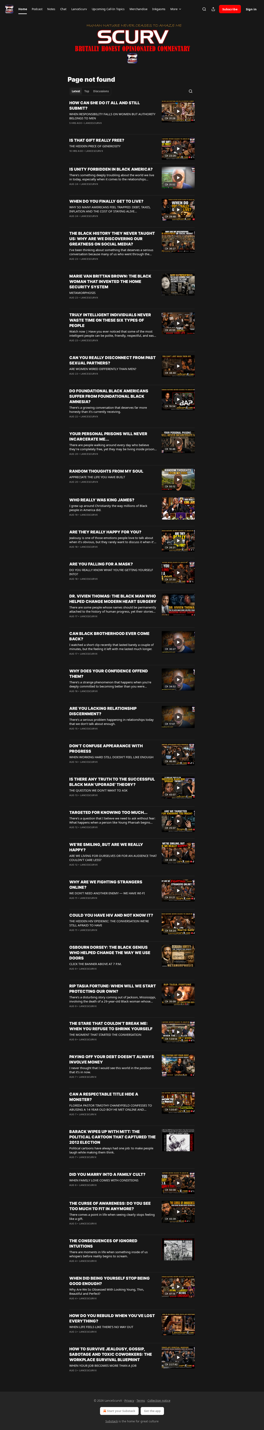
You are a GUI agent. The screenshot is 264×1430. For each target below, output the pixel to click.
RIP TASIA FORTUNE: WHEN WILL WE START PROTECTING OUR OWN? (112, 989)
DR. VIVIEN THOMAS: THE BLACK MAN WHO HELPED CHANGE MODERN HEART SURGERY (113, 599)
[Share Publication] (213, 9)
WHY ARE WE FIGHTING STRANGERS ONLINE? (105, 885)
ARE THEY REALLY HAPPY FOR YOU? (105, 532)
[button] (22, 9)
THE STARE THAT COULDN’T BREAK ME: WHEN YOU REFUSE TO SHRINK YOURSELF (110, 1026)
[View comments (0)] (101, 156)
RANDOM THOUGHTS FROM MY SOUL (106, 471)
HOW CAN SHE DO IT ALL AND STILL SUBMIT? (104, 106)
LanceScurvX (93, 123)
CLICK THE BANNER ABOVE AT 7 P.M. (95, 964)
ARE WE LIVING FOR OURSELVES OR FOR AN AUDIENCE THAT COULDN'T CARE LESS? (113, 858)
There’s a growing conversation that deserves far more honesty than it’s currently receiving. (108, 409)
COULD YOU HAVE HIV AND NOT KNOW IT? (111, 915)
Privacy (129, 1400)
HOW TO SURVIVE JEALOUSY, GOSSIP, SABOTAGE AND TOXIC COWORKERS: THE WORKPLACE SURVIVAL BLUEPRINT (110, 1354)
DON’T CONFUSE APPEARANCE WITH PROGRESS (106, 749)
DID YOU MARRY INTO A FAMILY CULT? (107, 1174)
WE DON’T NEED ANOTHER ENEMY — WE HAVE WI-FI (107, 893)
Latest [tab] (76, 91)
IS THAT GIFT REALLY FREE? (96, 140)
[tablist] (90, 91)
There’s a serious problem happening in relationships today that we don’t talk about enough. (111, 721)
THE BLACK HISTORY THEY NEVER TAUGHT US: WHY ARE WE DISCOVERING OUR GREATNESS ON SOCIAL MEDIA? (112, 239)
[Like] (72, 221)
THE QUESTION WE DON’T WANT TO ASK (98, 790)
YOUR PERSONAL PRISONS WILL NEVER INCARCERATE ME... (108, 436)
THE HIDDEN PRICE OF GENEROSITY (94, 146)
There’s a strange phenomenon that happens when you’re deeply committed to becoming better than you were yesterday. (110, 684)
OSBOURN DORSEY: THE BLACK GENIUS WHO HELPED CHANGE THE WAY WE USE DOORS (109, 953)
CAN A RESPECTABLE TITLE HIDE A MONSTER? (103, 1097)
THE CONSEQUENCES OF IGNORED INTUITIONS (103, 1243)
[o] (178, 111)
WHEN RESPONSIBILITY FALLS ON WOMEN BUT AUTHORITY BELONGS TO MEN (112, 116)
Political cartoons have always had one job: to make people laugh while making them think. (111, 1150)
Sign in (251, 9)
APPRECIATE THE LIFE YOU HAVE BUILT (97, 477)
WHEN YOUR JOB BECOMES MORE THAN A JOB (103, 1365)
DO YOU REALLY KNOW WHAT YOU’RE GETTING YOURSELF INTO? (111, 572)
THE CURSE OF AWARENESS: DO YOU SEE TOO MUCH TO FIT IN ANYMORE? (110, 1206)
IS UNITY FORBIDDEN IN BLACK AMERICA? (111, 169)
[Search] (204, 9)
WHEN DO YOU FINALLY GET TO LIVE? (106, 201)
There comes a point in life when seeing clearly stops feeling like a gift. (112, 1216)
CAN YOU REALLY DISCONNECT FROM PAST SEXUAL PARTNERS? (112, 360)
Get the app (152, 1411)
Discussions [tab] (101, 91)
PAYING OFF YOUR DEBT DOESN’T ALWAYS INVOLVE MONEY (111, 1059)
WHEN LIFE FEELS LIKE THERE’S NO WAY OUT (101, 1327)
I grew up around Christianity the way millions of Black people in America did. (108, 508)
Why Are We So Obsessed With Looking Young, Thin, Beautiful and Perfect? (106, 1291)
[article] (132, 116)
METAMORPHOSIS (82, 293)
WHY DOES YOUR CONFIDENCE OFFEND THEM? (108, 674)
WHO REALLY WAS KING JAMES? (101, 500)
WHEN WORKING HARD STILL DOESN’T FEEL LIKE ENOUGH (111, 757)
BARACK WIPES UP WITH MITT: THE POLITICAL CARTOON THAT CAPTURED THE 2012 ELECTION (112, 1137)
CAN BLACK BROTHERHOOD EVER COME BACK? (109, 636)
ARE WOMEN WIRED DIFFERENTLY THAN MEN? (102, 369)
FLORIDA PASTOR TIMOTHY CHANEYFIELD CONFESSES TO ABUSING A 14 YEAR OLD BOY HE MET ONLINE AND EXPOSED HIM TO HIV (110, 1107)
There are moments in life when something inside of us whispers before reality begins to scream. (108, 1254)
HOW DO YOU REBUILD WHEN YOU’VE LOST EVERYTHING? (112, 1318)
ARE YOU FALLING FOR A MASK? (101, 564)
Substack (111, 1421)
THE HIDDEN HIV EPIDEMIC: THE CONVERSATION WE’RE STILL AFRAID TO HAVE (109, 923)
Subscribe (230, 9)
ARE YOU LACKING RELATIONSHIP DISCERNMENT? (103, 711)
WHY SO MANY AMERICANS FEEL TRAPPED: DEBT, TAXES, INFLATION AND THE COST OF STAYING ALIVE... (110, 209)
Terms (141, 1400)
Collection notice (158, 1400)
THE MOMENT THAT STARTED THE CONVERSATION (105, 1034)
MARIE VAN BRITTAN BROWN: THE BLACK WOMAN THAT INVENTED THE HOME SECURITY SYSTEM (110, 281)
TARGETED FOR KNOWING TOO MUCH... (108, 812)
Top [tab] (86, 91)
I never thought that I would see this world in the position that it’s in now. (110, 1070)
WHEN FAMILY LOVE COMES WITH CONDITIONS (103, 1180)
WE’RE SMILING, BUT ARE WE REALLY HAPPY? (106, 847)
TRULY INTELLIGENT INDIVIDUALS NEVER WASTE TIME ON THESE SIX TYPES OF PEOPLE (110, 320)
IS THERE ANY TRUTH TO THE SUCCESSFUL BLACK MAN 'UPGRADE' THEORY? (112, 782)
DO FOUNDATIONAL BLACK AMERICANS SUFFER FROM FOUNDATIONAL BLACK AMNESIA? (108, 396)
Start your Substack (121, 1411)
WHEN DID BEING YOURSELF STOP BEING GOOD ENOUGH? (109, 1281)
